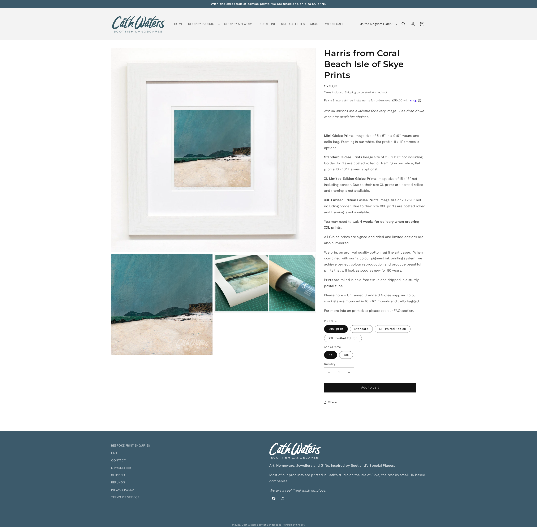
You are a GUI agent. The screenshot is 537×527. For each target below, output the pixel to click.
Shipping (350, 92)
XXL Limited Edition (342, 338)
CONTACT (118, 460)
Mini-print (335, 329)
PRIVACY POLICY (123, 490)
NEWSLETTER (121, 468)
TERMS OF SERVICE (125, 497)
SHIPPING (118, 475)
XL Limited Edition (392, 329)
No (330, 355)
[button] (204, 24)
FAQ (114, 453)
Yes (346, 355)
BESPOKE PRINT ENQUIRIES (130, 446)
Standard (361, 329)
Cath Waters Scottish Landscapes (261, 525)
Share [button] (332, 402)
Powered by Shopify (293, 525)
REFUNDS (118, 482)
